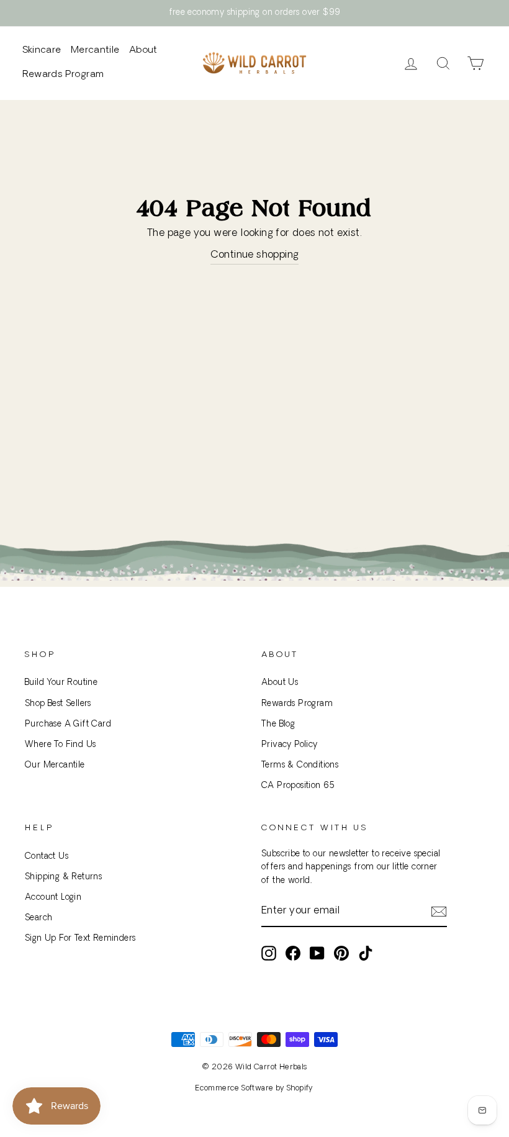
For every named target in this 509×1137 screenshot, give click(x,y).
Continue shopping (254, 255)
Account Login (53, 898)
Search (38, 918)
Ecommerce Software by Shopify (254, 1088)
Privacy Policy (289, 745)
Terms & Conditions (299, 765)
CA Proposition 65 (298, 786)
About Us (279, 683)
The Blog (278, 724)
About (143, 50)
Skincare (41, 50)
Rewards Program (63, 74)
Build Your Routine (61, 683)
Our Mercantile (55, 765)
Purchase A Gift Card (68, 724)
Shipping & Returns (63, 877)
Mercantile (95, 50)
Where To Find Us (60, 745)
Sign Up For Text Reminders (80, 939)
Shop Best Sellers (58, 704)
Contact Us (46, 857)
